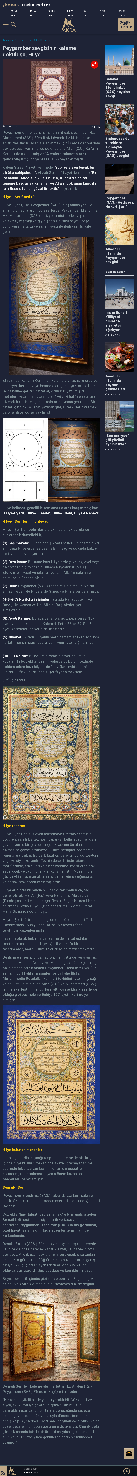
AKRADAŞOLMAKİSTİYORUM (126, 24)
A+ (93, 127)
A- (98, 127)
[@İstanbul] (11, 5)
